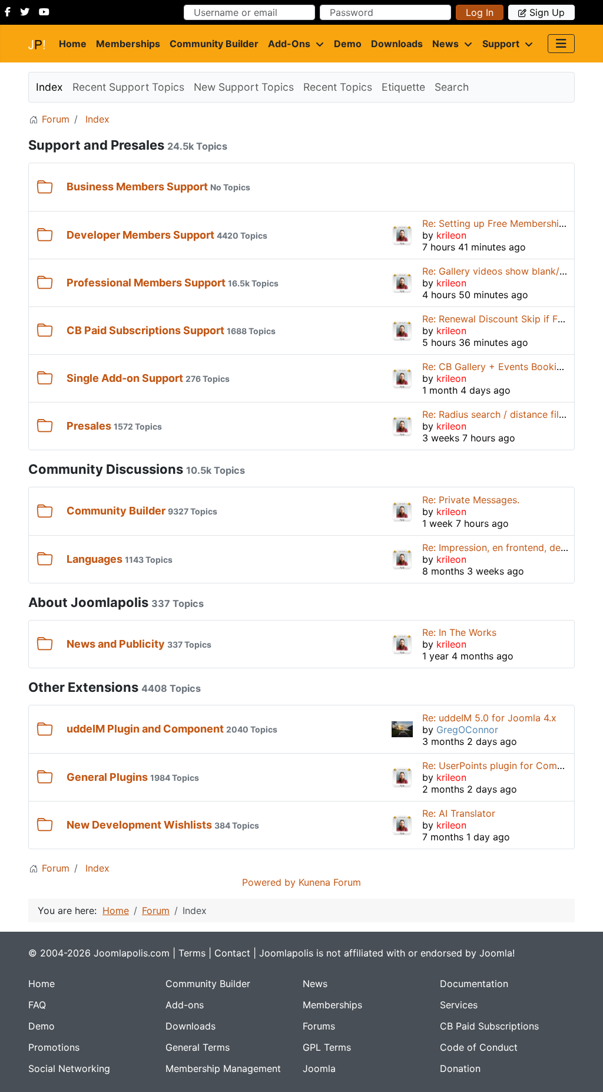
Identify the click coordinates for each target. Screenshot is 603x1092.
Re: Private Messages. (470, 500)
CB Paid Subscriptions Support (145, 330)
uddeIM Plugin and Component (145, 728)
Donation (460, 1068)
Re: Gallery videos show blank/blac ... (505, 271)
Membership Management (223, 1068)
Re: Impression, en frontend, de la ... (501, 547)
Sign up (547, 12)
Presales (89, 426)
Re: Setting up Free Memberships (495, 223)
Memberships (128, 44)
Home (73, 44)
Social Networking (69, 1068)
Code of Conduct (479, 1047)
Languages (94, 559)
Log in (479, 12)
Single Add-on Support (125, 378)
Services (459, 1005)
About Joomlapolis (88, 602)
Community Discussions (105, 469)
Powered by (269, 882)
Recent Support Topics (128, 87)
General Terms (197, 1047)
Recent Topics (337, 87)
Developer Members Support (140, 235)
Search (452, 87)
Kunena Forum (330, 882)
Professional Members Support (146, 282)
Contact (232, 953)
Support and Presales (96, 145)
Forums (319, 1026)
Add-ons (289, 44)
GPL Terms (327, 1047)
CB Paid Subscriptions (489, 1026)
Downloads (397, 44)
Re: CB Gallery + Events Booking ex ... (506, 366)
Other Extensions (83, 687)
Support (500, 44)
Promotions (53, 1047)
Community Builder (214, 44)
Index (49, 87)
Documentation (474, 983)
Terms (192, 953)
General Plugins (107, 777)
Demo (348, 44)
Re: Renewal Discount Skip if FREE (498, 319)
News (445, 44)
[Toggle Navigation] (561, 43)
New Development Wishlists (139, 825)
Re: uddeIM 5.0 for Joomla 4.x (489, 718)
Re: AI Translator (458, 813)
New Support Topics (244, 87)
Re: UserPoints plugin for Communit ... (507, 765)
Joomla (319, 1068)
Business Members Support (137, 186)
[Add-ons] (317, 43)
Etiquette (403, 87)
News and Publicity (116, 644)
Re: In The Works (459, 632)
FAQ (37, 1005)
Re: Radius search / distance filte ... (500, 414)
